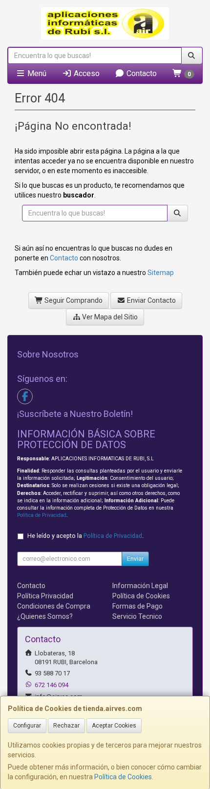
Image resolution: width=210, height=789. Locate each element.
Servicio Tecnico (137, 616)
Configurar (27, 725)
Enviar (135, 558)
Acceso (86, 73)
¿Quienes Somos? (45, 616)
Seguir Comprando (73, 300)
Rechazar (66, 725)
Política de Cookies (123, 777)
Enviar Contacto (151, 300)
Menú (35, 73)
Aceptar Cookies (114, 725)
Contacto (141, 73)
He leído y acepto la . (85, 535)
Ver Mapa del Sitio (109, 317)
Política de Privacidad (41, 515)
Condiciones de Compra (53, 606)
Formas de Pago (137, 606)
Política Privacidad (45, 596)
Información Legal (140, 586)
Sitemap (160, 272)
